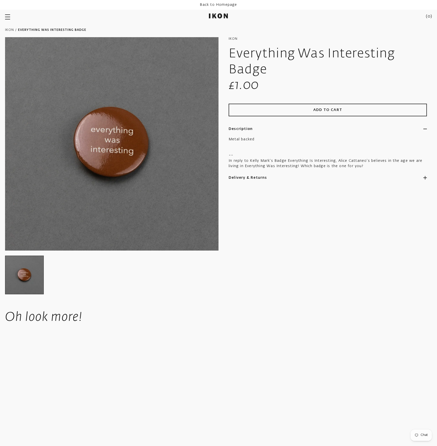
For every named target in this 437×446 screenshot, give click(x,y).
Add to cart (327, 110)
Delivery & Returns (248, 178)
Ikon (9, 30)
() (429, 16)
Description (241, 129)
